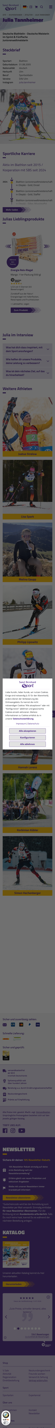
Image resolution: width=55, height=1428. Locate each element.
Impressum (21, 723)
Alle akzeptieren (27, 730)
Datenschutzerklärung (23, 718)
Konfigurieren (27, 737)
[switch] (5, 1422)
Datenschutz (33, 723)
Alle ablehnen (27, 744)
